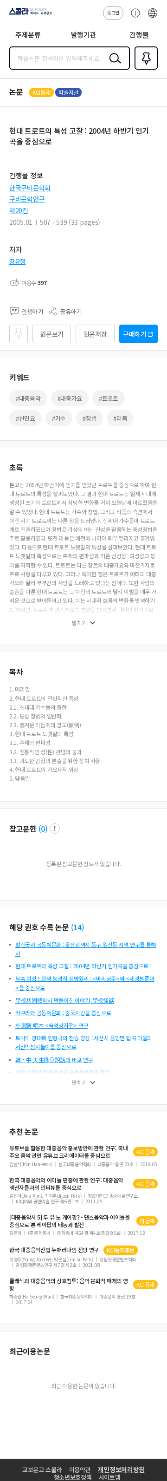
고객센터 (133, 17)
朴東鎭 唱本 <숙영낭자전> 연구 (51, 1025)
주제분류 (28, 34)
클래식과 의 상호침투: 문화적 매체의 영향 (68, 1284)
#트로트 (108, 398)
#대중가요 (70, 398)
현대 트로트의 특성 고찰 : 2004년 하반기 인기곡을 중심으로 (81, 966)
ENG (153, 17)
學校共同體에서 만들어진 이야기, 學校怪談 (64, 1000)
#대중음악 (28, 398)
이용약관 (80, 1469)
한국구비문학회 (30, 187)
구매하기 (135, 334)
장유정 (17, 261)
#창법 (89, 418)
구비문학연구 (27, 198)
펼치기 (79, 623)
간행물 (138, 34)
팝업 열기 (55, 828)
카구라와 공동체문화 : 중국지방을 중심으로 (63, 1013)
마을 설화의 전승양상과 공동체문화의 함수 (62, 1072)
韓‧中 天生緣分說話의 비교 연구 (54, 1059)
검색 (113, 65)
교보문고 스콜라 (42, 1469)
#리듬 (120, 418)
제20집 (18, 210)
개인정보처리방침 (121, 1469)
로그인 (113, 12)
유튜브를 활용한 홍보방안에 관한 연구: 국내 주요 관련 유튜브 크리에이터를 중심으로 (68, 1151)
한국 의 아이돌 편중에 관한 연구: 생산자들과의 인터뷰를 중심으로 (66, 1183)
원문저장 (95, 334)
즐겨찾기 (144, 69)
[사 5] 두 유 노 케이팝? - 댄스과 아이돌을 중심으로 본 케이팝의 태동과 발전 (69, 1221)
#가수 (59, 418)
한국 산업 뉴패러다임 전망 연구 (54, 1249)
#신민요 (25, 418)
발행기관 (83, 34)
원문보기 (52, 334)
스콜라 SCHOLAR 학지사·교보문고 (28, 14)
